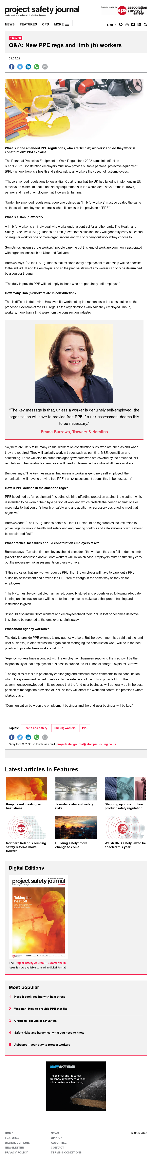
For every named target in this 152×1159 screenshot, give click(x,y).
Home (9, 1133)
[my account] (121, 24)
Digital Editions (17, 1142)
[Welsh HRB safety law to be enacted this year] (125, 828)
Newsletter (14, 1147)
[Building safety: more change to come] (76, 828)
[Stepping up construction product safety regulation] (125, 788)
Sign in (111, 24)
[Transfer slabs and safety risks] (76, 788)
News (10, 24)
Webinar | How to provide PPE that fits (40, 1009)
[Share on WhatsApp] (36, 67)
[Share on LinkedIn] (28, 67)
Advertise (58, 1142)
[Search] (145, 24)
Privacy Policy (16, 1152)
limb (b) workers (65, 728)
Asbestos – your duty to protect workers (42, 1044)
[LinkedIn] (139, 24)
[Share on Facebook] (11, 67)
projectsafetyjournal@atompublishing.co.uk (86, 744)
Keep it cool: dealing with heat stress (39, 996)
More (59, 24)
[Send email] (45, 67)
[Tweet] (20, 67)
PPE (84, 728)
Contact (57, 1147)
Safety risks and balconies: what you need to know (49, 1032)
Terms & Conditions (66, 1152)
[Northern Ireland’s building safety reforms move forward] (26, 828)
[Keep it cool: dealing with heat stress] (26, 788)
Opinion (57, 1138)
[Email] (127, 24)
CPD (45, 24)
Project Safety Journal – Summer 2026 (40, 963)
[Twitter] (133, 24)
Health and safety (35, 728)
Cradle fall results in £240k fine (35, 1021)
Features (28, 24)
